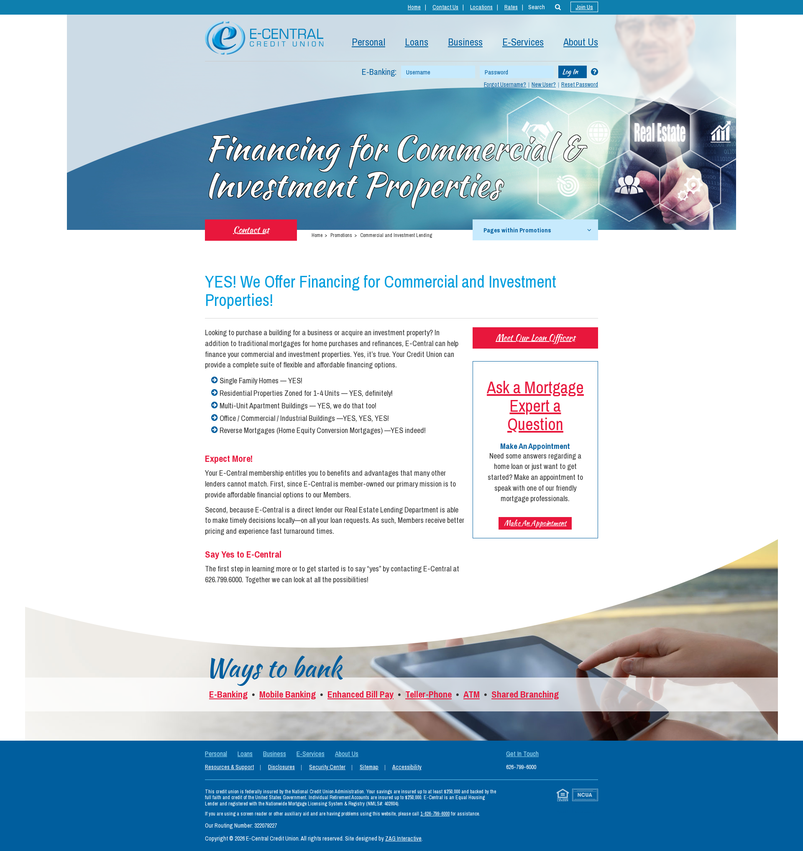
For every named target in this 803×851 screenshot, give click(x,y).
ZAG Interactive (403, 838)
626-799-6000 (521, 767)
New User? (544, 84)
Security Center (327, 767)
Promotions (341, 235)
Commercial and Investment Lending (396, 235)
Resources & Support (229, 767)
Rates (511, 7)
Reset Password (579, 84)
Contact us (251, 230)
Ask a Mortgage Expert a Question (535, 405)
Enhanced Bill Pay (360, 694)
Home (414, 7)
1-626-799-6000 (435, 813)
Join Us (584, 7)
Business (465, 41)
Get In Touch (522, 753)
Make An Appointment (535, 523)
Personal (368, 41)
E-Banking (228, 694)
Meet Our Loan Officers (535, 337)
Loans (416, 41)
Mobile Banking (287, 694)
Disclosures (281, 767)
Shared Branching (525, 694)
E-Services (523, 41)
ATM (471, 694)
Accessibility (407, 767)
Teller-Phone (428, 694)
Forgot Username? (505, 84)
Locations (481, 7)
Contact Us (445, 7)
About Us (580, 41)
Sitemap (369, 767)
